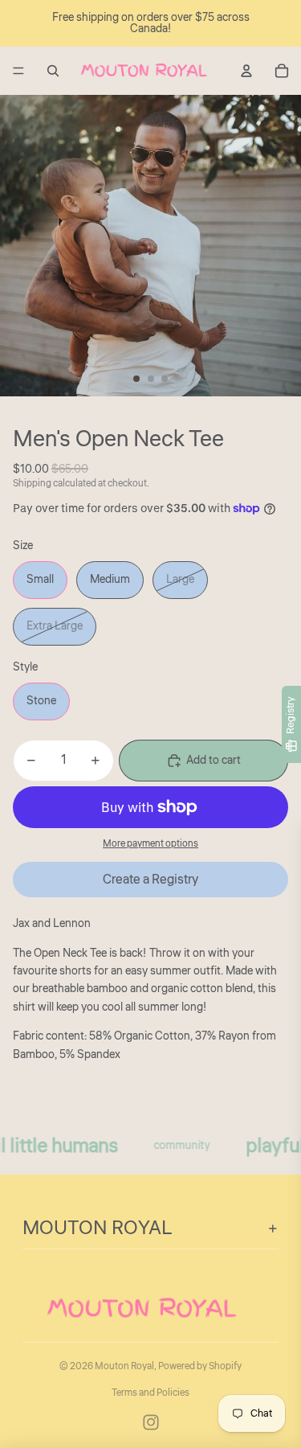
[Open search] (53, 70)
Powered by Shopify (200, 1366)
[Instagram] (151, 1422)
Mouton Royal (124, 1366)
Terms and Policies (150, 1393)
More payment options (150, 844)
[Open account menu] (246, 70)
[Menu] (18, 70)
